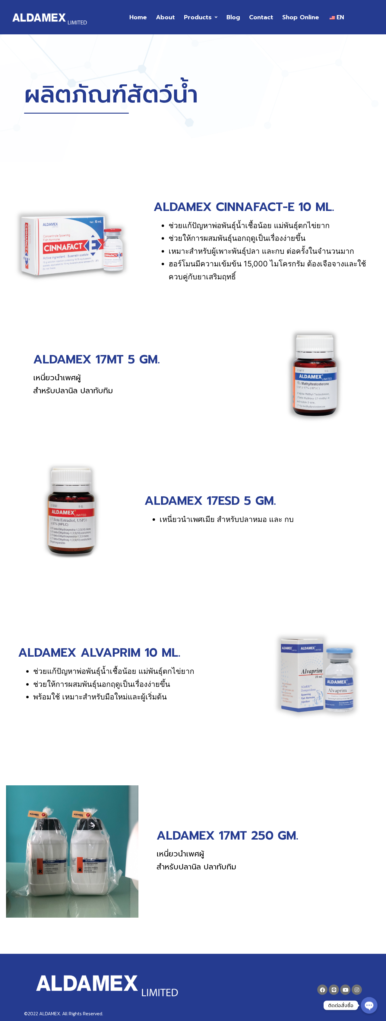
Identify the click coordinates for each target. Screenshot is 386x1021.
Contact (261, 17)
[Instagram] (357, 990)
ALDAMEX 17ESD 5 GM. (210, 501)
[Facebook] (322, 990)
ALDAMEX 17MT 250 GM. (227, 835)
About (165, 17)
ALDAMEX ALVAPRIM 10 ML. (99, 652)
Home (138, 17)
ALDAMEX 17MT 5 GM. (96, 359)
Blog (233, 17)
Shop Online (300, 17)
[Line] (334, 990)
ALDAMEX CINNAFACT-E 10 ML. (243, 207)
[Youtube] (345, 990)
